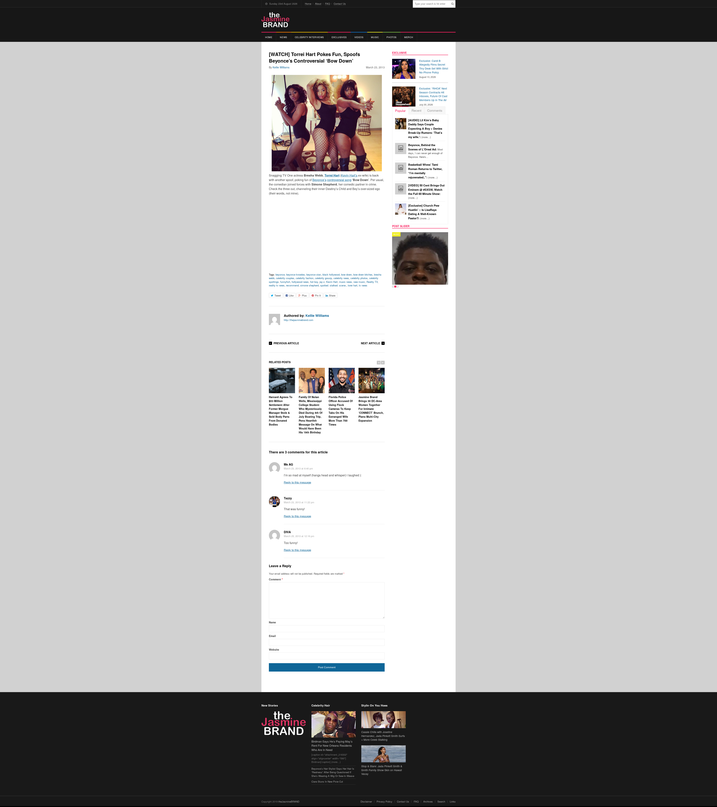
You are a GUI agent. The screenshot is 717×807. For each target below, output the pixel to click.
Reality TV (372, 282)
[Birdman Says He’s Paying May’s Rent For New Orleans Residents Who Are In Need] (333, 724)
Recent (416, 110)
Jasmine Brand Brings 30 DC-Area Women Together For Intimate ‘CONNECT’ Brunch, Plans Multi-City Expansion (371, 408)
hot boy (314, 282)
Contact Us (340, 3)
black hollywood (331, 274)
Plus (304, 295)
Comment (276, 579)
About (318, 3)
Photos (392, 37)
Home (308, 3)
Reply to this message (297, 482)
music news (345, 282)
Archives (428, 801)
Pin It (318, 295)
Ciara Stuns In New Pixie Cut (327, 781)
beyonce (280, 274)
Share (332, 295)
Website (274, 649)
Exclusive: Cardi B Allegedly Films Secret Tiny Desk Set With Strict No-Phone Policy (433, 66)
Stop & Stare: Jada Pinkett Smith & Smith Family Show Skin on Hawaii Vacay (381, 770)
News (283, 37)
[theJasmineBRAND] (275, 19)
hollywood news (300, 282)
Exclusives (339, 37)
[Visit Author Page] (274, 319)
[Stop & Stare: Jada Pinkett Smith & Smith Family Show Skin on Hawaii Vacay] (383, 753)
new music (359, 282)
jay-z (322, 282)
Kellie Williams (281, 67)
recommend (292, 285)
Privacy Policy (384, 801)
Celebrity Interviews (309, 37)
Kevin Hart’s (349, 175)
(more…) (425, 128)
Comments (434, 110)
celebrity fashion (305, 278)
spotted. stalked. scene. (333, 285)
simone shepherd (309, 285)
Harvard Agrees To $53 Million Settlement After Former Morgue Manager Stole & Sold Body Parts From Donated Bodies (280, 410)
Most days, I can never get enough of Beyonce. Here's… (425, 151)
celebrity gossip (323, 278)
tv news (363, 285)
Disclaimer (366, 801)
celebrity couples (285, 278)
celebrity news (341, 278)
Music (375, 37)
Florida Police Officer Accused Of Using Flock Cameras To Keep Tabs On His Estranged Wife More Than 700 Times (341, 410)
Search (441, 801)
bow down (346, 274)
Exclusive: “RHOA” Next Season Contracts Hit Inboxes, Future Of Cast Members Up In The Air (433, 94)
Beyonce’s (319, 180)
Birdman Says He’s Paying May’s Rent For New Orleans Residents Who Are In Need (332, 745)
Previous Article (286, 343)
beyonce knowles (295, 274)
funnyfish (285, 282)
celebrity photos (359, 278)
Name (272, 622)
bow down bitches (363, 274)
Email (272, 636)
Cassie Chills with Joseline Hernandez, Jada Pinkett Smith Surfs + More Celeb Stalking (383, 736)
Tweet (277, 295)
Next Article (370, 343)
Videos (359, 37)
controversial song (339, 180)
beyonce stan (313, 274)
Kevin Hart (332, 282)
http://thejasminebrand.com (298, 320)
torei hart (352, 285)
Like (291, 295)
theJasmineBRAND (288, 801)
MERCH (408, 37)
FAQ (327, 3)
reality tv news (277, 285)
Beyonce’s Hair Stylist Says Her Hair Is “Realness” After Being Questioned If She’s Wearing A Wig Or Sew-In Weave (332, 772)
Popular (400, 110)
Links (453, 801)
